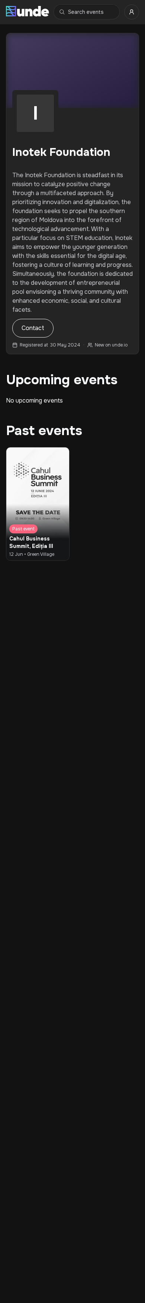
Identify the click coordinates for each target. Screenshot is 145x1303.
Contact (33, 328)
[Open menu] (131, 11)
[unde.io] (27, 12)
